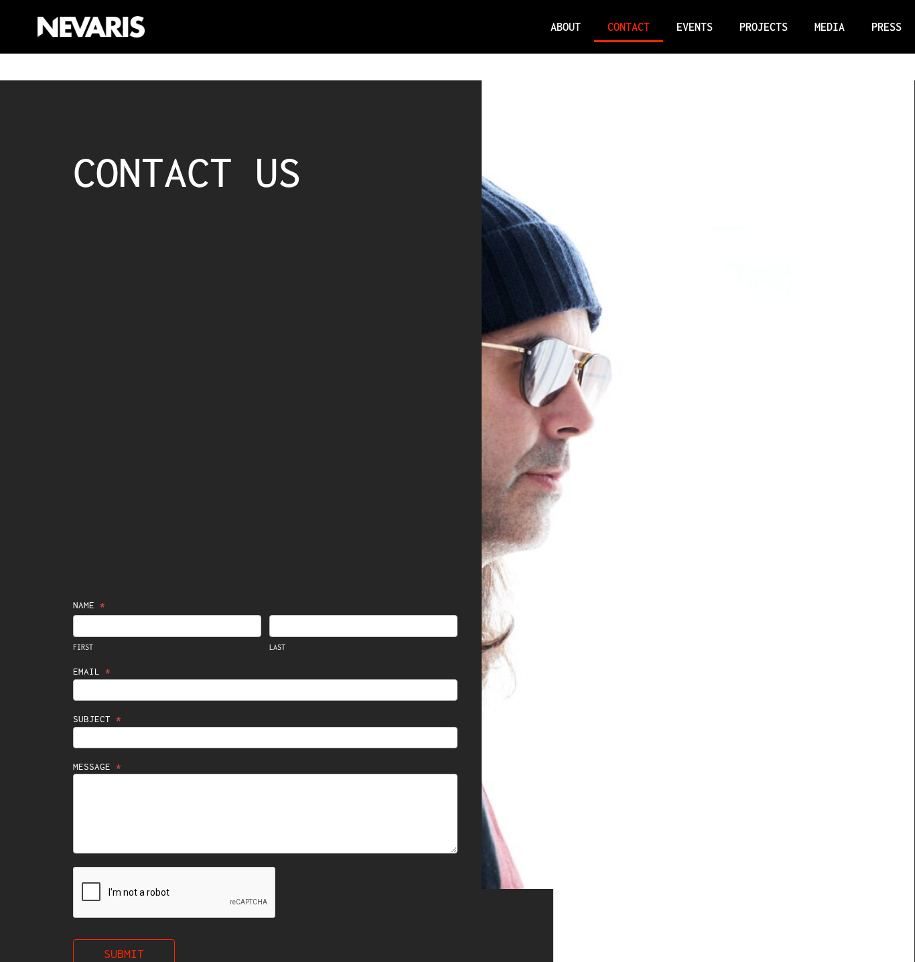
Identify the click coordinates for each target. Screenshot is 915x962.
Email (92, 672)
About (566, 27)
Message (97, 767)
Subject (97, 719)
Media (830, 27)
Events (695, 27)
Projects (764, 27)
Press (886, 27)
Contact (629, 27)
